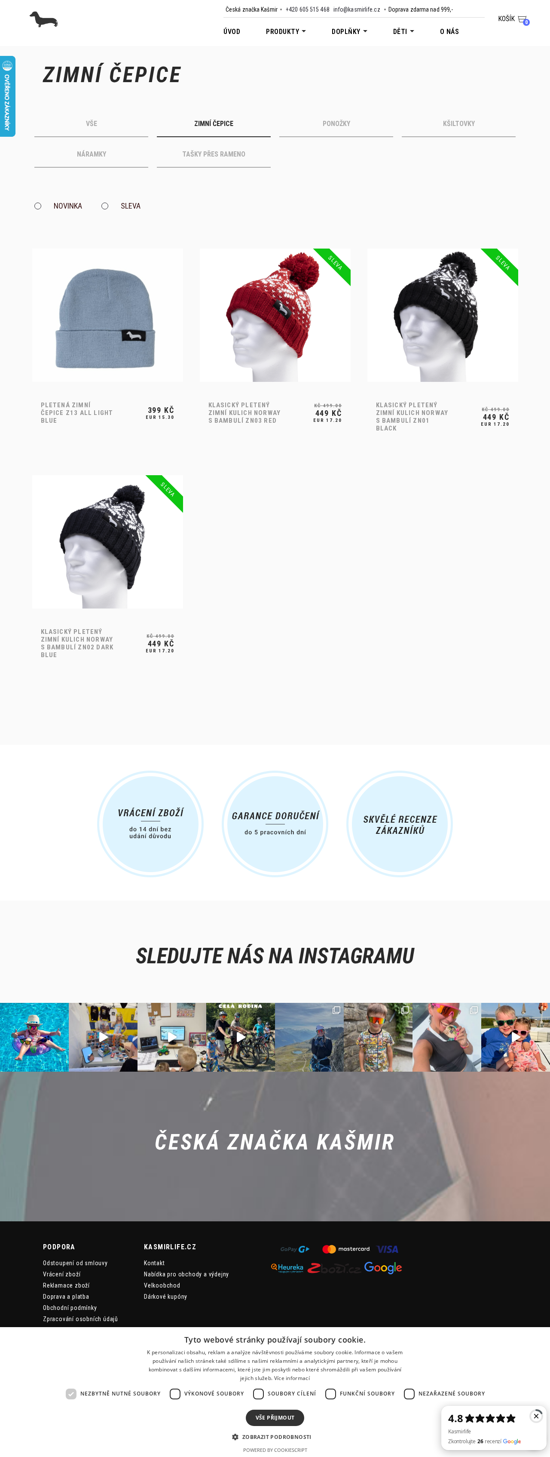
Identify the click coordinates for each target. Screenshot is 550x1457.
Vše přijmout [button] (275, 1417)
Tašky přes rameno (213, 154)
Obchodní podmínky (70, 1307)
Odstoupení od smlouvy (75, 1263)
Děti (400, 32)
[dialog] (275, 1392)
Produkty (282, 32)
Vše (91, 124)
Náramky (91, 154)
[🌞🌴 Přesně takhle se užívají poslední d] (34, 1037)
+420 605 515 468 (308, 9)
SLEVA (131, 206)
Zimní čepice (213, 124)
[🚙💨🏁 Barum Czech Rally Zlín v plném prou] (103, 1037)
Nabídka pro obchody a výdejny (186, 1274)
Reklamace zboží (66, 1285)
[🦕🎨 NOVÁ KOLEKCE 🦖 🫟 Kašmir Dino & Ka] (515, 1037)
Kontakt (154, 1263)
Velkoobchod (162, 1285)
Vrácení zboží (61, 1274)
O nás (449, 32)
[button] (274, 1436)
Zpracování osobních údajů (80, 1319)
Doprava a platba (66, 1296)
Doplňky (346, 32)
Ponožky (336, 124)
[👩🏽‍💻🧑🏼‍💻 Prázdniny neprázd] (172, 1037)
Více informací (292, 1378)
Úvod (231, 32)
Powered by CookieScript (275, 1450)
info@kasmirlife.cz (356, 9)
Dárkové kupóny (165, 1296)
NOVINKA (67, 206)
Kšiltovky (459, 124)
